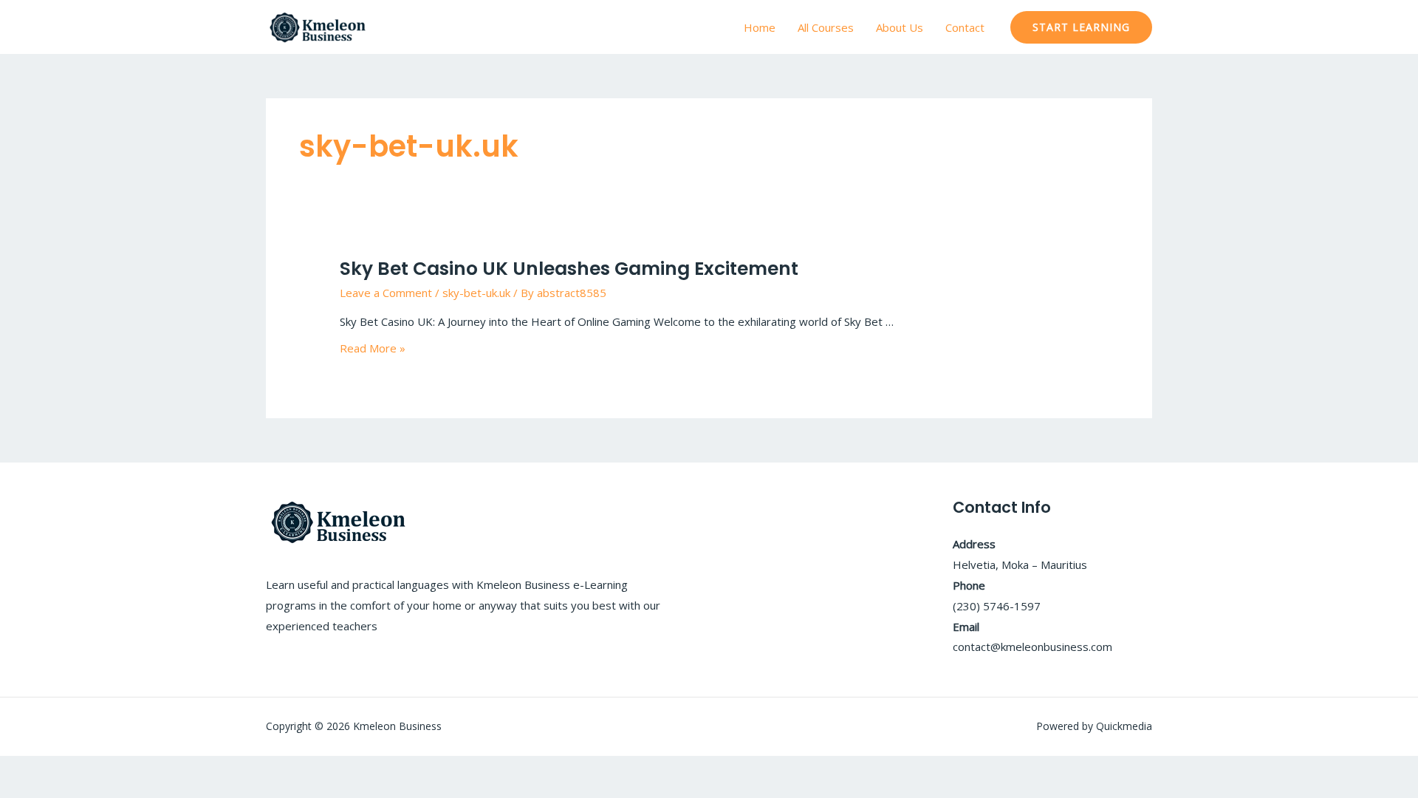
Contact (964, 27)
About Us (899, 27)
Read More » (372, 348)
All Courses (826, 27)
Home (759, 27)
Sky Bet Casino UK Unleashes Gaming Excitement (569, 269)
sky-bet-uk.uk (476, 292)
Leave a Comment (386, 292)
